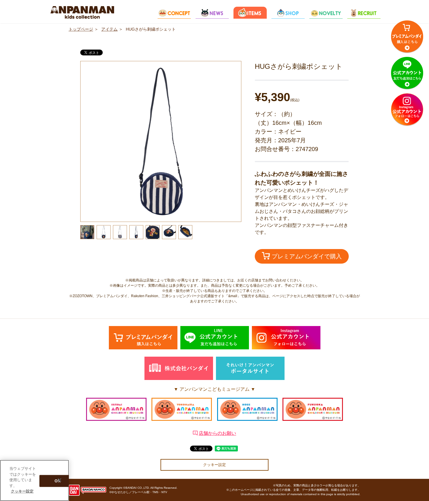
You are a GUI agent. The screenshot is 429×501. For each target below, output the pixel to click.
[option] (161, 141)
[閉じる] (59, 480)
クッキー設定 (214, 465)
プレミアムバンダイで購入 (306, 256)
